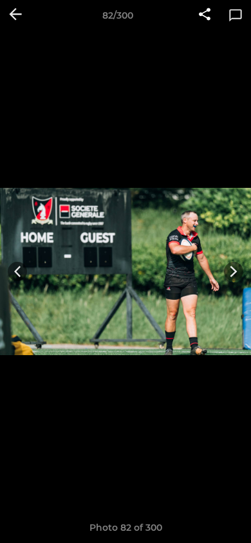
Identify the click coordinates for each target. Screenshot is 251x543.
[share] (204, 15)
